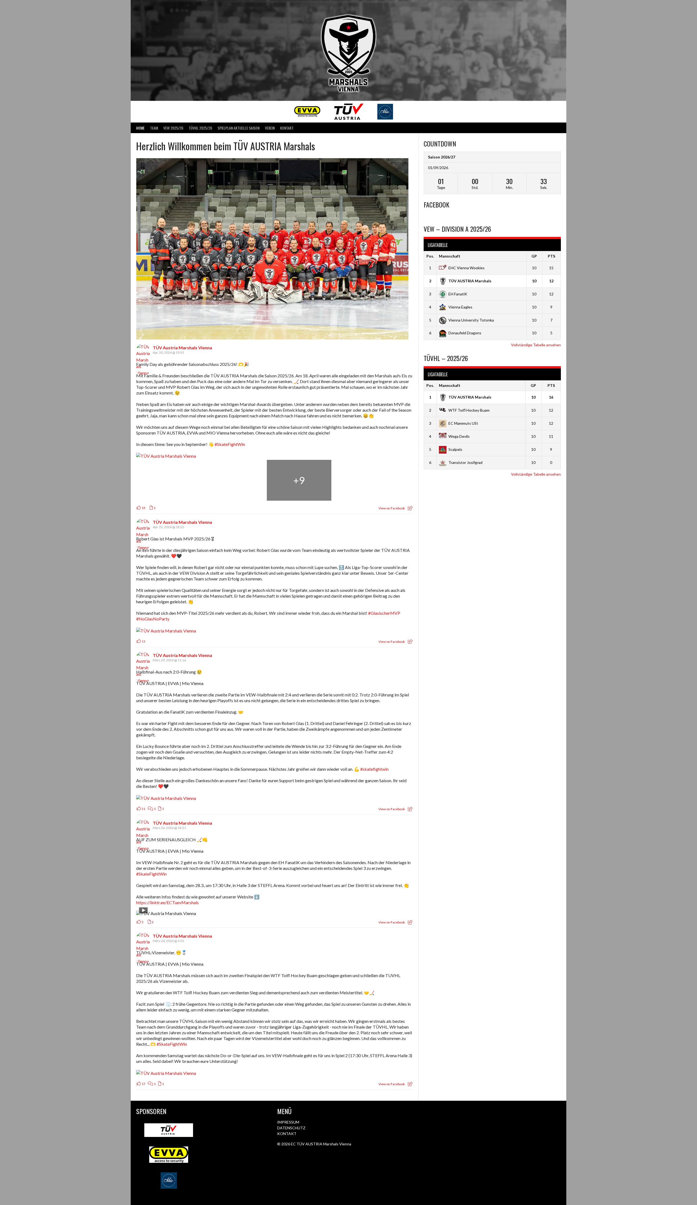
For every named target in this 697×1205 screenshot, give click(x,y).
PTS (551, 256)
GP (534, 256)
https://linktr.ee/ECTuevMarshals (167, 902)
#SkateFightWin (230, 444)
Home (140, 128)
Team (154, 128)
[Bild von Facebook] (168, 480)
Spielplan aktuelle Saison (238, 128)
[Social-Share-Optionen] (410, 508)
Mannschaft (449, 256)
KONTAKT (286, 1133)
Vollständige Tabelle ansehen (536, 344)
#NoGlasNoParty (152, 618)
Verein (270, 128)
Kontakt (287, 128)
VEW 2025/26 (173, 128)
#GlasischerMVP (384, 613)
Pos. (430, 256)
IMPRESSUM (288, 1122)
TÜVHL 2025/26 (200, 128)
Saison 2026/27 (441, 157)
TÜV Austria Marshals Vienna (182, 347)
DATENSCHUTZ (291, 1128)
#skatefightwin (374, 769)
